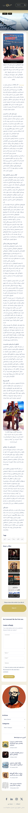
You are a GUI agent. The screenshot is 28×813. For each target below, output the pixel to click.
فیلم (18, 539)
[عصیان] (7, 5)
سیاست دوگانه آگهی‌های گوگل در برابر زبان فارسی (16, 774)
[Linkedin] (11, 799)
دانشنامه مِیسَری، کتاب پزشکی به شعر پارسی (16, 784)
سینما (14, 539)
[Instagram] (16, 799)
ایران (5, 539)
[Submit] (25, 5)
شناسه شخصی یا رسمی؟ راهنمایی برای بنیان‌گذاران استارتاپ (16, 743)
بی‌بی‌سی (21, 85)
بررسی (9, 539)
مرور (22, 539)
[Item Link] (5, 744)
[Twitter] (21, 799)
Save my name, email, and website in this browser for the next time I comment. (13, 670)
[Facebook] (6, 799)
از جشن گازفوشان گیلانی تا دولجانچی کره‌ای (16, 754)
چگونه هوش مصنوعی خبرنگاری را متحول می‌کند (16, 764)
